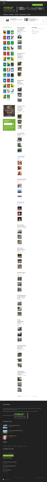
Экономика (11, 14)
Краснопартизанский (12, 66)
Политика (5, 14)
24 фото (19, 252)
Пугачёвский (12, 50)
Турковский (4, 39)
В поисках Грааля (21, 272)
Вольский (4, 88)
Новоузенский (8, 61)
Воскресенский (12, 82)
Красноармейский (8, 72)
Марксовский (4, 66)
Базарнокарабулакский (8, 93)
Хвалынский (8, 34)
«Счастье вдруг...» (21, 156)
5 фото (24, 227)
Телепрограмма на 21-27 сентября (16, 19)
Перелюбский (12, 56)
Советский (12, 39)
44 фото (19, 136)
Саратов (4, 2)
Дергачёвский (8, 82)
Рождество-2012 (20, 202)
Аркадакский (4, 98)
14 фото (19, 299)
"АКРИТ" (21, 477)
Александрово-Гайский (8, 99)
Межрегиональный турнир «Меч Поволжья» (21, 347)
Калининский (12, 72)
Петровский (8, 56)
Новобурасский (12, 61)
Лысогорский (8, 66)
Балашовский (12, 88)
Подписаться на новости (37, 4)
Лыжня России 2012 (21, 179)
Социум (28, 14)
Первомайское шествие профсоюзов (20, 82)
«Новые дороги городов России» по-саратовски (21, 373)
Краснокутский (4, 72)
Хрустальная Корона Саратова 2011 (21, 249)
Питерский (4, 56)
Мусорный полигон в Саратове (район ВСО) (21, 297)
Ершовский (8, 77)
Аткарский (12, 93)
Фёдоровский (12, 34)
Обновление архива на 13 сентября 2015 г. (33, 20)
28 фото (19, 33)
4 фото (24, 375)
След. (35, 396)
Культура (16, 14)
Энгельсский (4, 34)
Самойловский (8, 45)
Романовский (4, 50)
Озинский (4, 61)
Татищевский (8, 39)
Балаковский (4, 93)
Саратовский (4, 45)
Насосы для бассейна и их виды (14, 425)
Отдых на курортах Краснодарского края (16, 430)
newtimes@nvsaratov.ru (40, 477)
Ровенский (8, 50)
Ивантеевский (4, 77)
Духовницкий (4, 82)
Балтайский (8, 88)
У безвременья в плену (13, 435)
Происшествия (22, 14)
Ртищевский (12, 45)
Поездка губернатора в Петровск (20, 321)
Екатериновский (12, 77)
